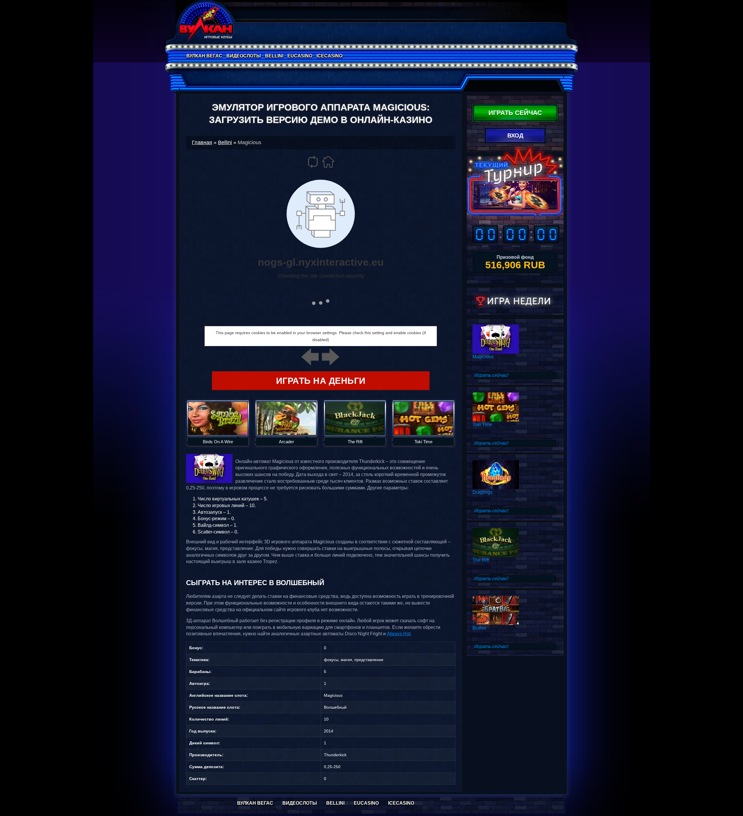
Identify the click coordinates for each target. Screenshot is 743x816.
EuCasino (299, 55)
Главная (202, 142)
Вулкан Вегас (204, 55)
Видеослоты (243, 55)
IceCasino (329, 55)
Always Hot (398, 633)
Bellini (274, 55)
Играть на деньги (321, 381)
